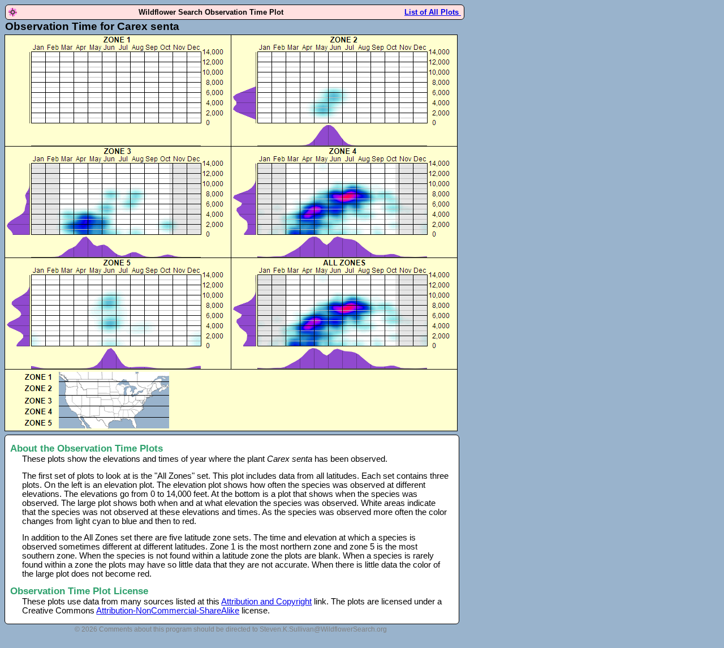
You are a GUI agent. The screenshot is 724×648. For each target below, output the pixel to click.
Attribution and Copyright (266, 601)
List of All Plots (432, 12)
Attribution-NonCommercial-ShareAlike (167, 610)
